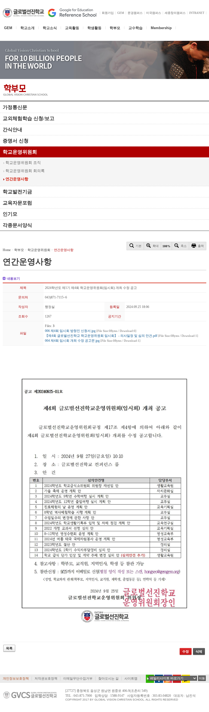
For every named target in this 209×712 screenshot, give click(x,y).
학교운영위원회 (20, 152)
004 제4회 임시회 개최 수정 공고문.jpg (92, 341)
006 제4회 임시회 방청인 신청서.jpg (90, 331)
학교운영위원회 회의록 (25, 171)
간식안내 (12, 129)
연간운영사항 (16, 179)
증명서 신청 (16, 140)
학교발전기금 (17, 191)
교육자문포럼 (17, 203)
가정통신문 (15, 107)
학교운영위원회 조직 (23, 163)
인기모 (10, 214)
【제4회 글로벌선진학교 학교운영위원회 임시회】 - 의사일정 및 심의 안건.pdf (121, 336)
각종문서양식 (17, 225)
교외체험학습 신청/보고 (28, 118)
